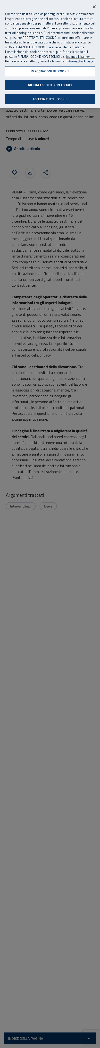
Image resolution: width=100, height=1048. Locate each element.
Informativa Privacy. (80, 61)
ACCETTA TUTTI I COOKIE (50, 99)
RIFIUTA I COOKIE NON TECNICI (50, 85)
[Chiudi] (94, 6)
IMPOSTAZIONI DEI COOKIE (50, 71)
